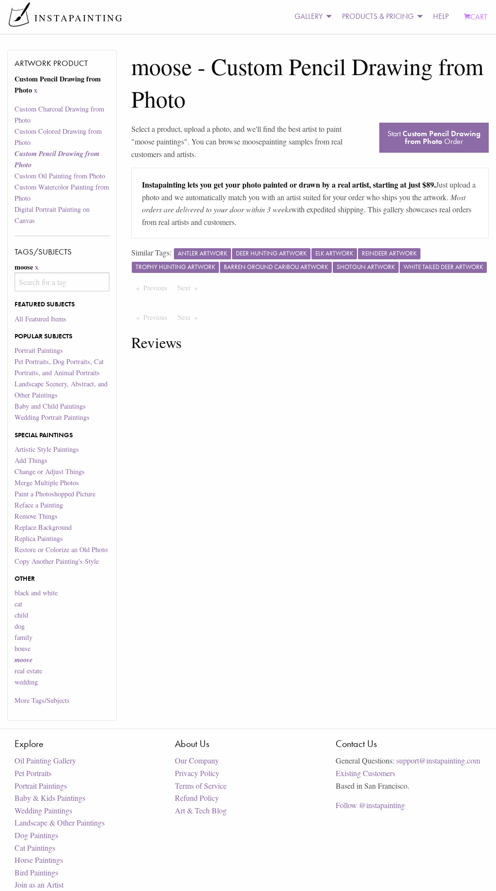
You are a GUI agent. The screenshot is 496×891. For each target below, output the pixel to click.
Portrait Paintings (39, 350)
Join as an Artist (39, 884)
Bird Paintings (36, 872)
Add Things (31, 460)
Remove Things (36, 516)
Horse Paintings (39, 860)
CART (478, 17)
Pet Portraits (33, 773)
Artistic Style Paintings (47, 449)
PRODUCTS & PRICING (378, 16)
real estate (28, 670)
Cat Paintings (35, 848)
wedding (26, 681)
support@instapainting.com (438, 760)
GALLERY (308, 16)
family (23, 637)
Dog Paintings (36, 835)
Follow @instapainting (370, 805)
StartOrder (434, 137)
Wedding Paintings (43, 810)
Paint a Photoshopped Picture (55, 493)
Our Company (197, 760)
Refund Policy (197, 798)
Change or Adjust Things (50, 471)
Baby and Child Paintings (50, 406)
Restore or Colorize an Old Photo (61, 549)
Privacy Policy (197, 773)
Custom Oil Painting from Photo (60, 175)
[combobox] (62, 281)
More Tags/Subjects (42, 700)
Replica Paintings (39, 538)
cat (18, 603)
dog (20, 626)
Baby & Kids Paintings (50, 798)
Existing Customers (365, 773)
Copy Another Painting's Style (57, 561)
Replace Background (43, 527)
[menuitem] (310, 16)
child (21, 615)
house (23, 648)
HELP (441, 16)
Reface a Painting (39, 504)
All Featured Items (40, 318)
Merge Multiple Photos (47, 482)
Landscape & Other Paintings (60, 822)
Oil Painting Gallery (45, 760)
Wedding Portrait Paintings (52, 417)
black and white (36, 592)
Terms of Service (201, 785)
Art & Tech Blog (201, 810)
